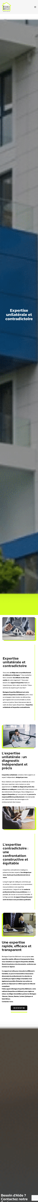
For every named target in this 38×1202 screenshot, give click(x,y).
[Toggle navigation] (30, 7)
